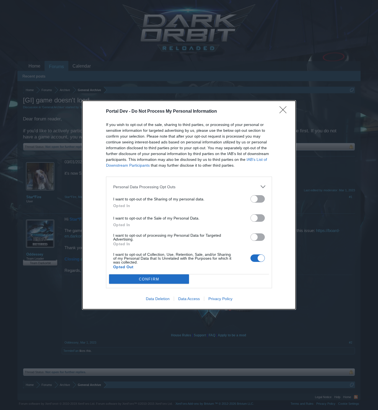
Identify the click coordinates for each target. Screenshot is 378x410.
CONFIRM (149, 279)
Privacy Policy (220, 298)
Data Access (189, 298)
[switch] (257, 199)
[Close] (284, 111)
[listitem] (189, 187)
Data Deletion (158, 298)
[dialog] (189, 205)
